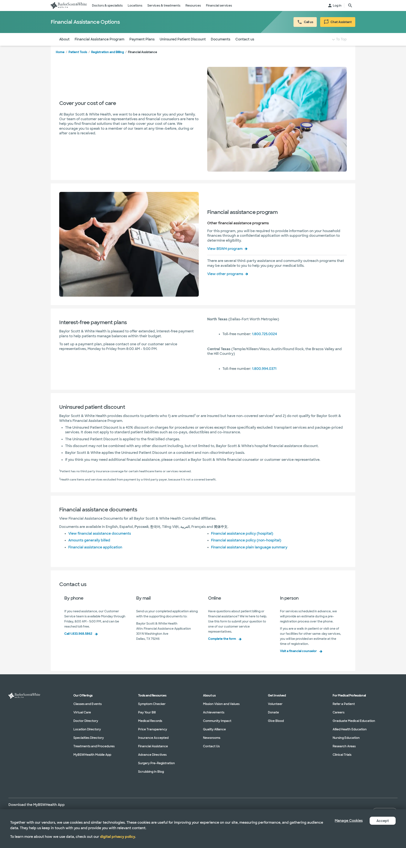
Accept (382, 821)
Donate (273, 712)
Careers (338, 712)
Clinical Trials (342, 755)
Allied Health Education (350, 729)
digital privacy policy (117, 836)
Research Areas (344, 746)
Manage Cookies (349, 820)
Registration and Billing (107, 52)
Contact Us (211, 746)
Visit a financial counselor (298, 651)
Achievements (213, 712)
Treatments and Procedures (94, 746)
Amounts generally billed (89, 540)
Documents (220, 39)
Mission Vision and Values (221, 704)
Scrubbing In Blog (151, 772)
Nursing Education (346, 738)
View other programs (225, 274)
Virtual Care (82, 712)
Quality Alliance (214, 729)
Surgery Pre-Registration (156, 763)
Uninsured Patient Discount (183, 39)
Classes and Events (87, 704)
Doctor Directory (85, 721)
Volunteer (275, 704)
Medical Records (150, 721)
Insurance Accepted (153, 738)
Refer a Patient (344, 704)
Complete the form (222, 639)
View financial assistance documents (99, 533)
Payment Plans (142, 39)
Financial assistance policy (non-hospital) (246, 540)
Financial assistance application (95, 547)
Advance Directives (152, 755)
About (64, 39)
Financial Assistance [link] (142, 52)
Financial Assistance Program (99, 39)
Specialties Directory (88, 738)
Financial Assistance (153, 746)
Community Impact (217, 721)
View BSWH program (225, 248)
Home (60, 52)
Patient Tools (78, 52)
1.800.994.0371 (264, 368)
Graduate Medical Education (354, 721)
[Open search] (350, 5)
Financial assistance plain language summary (249, 547)
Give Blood (276, 721)
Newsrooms (211, 738)
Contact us (244, 39)
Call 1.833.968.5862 (78, 634)
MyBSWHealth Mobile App (92, 755)
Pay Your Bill (147, 712)
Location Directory (87, 729)
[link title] (69, 5)
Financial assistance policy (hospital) (242, 533)
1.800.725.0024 (264, 334)
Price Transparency (152, 729)
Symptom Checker (152, 704)
